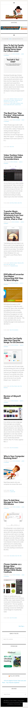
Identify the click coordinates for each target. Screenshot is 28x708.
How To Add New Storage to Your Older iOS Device (14, 502)
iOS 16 (18, 98)
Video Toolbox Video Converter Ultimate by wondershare (13, 157)
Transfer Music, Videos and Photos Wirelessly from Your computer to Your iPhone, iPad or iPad (13, 215)
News (15, 617)
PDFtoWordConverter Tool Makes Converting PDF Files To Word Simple (14, 277)
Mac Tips (15, 101)
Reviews (16, 330)
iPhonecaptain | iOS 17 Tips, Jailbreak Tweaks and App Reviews (14, 12)
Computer (12, 491)
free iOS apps (20, 263)
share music (18, 104)
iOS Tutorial (11, 100)
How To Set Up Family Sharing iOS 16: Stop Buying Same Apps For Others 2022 (14, 48)
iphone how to (18, 100)
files (22, 103)
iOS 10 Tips (6, 264)
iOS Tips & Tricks (13, 202)
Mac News (12, 555)
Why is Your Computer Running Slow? (14, 457)
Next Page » (21, 626)
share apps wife (10, 104)
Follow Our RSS (14, 676)
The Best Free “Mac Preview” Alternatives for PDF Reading (14, 115)
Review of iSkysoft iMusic (12, 397)
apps (11, 103)
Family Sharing (16, 103)
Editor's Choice (13, 98)
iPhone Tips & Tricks (8, 101)
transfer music (14, 265)
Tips (14, 264)
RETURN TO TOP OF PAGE (10, 700)
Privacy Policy (21, 700)
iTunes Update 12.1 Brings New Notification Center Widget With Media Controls (13, 568)
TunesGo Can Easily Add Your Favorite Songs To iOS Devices (14, 340)
